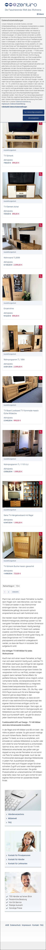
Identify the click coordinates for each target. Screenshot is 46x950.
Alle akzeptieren (33, 118)
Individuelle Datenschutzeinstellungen (14, 107)
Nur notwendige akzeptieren (33, 112)
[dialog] (23, 484)
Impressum (5, 104)
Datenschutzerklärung (23, 101)
